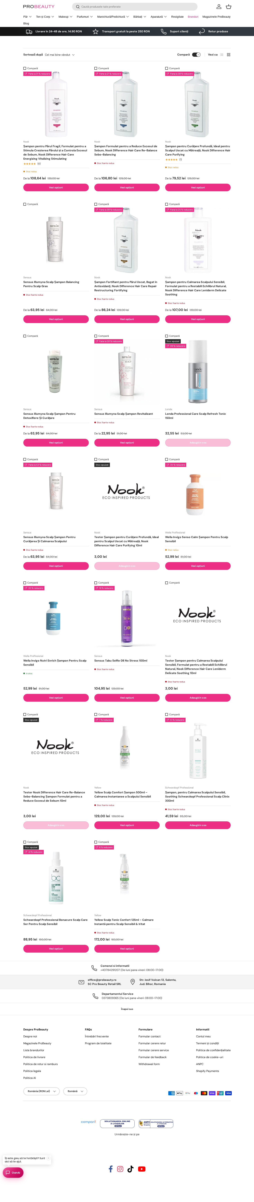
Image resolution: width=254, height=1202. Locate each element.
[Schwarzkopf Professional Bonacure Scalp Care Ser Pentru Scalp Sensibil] (56, 878)
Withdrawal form (149, 1064)
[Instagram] (120, 1170)
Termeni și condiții (207, 1043)
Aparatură (157, 16)
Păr (25, 16)
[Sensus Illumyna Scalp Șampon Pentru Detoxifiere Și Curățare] (56, 372)
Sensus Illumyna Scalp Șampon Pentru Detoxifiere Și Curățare (49, 416)
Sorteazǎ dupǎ (33, 54)
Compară (183, 54)
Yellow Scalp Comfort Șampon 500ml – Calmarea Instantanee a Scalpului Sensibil (122, 794)
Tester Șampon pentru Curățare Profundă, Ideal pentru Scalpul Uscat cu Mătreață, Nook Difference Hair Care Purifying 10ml (126, 541)
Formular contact (150, 1036)
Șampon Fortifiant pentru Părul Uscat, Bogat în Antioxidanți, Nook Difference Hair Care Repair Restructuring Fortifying (125, 286)
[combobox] (134, 7)
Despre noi (30, 1036)
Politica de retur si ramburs (40, 1064)
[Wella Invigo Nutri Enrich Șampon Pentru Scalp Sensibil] (56, 619)
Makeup (63, 16)
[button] (228, 6)
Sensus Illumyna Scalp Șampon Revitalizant (123, 414)
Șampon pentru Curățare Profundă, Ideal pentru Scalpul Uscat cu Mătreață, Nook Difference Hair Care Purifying (197, 150)
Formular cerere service (154, 1050)
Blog (26, 23)
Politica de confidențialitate (213, 1050)
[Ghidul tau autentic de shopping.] (88, 1119)
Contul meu (203, 1036)
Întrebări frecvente (97, 1036)
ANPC (199, 1064)
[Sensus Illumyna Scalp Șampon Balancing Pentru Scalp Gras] (56, 240)
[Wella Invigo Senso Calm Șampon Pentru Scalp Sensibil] (198, 495)
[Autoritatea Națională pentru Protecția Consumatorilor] (156, 1119)
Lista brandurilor (33, 1050)
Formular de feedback (153, 1057)
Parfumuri (83, 16)
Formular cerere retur (152, 1043)
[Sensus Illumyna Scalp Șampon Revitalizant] (127, 372)
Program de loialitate (98, 1043)
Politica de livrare (34, 1057)
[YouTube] (142, 1170)
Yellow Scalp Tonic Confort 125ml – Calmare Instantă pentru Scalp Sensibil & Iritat (124, 922)
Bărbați (137, 16)
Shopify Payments (207, 1071)
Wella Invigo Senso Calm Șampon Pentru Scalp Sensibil (196, 539)
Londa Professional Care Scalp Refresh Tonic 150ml (195, 416)
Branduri (193, 16)
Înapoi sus (127, 1009)
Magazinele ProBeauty (217, 16)
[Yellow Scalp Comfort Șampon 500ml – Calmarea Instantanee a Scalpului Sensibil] (127, 750)
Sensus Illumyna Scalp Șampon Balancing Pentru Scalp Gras (51, 284)
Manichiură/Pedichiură (111, 16)
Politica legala (32, 1071)
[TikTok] (131, 1170)
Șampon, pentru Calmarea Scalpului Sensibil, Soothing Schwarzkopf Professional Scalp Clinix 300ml (197, 796)
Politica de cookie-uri (209, 1057)
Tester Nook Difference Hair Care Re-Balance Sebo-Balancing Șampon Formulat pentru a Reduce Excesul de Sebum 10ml (54, 796)
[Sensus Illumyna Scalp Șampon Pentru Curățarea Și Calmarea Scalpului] (56, 495)
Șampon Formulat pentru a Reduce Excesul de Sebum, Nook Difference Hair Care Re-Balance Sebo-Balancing (125, 150)
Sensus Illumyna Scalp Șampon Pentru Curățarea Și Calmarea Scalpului (49, 539)
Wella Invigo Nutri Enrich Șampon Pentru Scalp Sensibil (54, 663)
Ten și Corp (43, 16)
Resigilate (177, 16)
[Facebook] (111, 1170)
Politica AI (29, 1078)
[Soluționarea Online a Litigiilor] (117, 1119)
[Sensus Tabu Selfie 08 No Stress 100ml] (127, 619)
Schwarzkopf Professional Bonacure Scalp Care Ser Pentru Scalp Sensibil (55, 922)
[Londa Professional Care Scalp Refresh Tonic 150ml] (198, 372)
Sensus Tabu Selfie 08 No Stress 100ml (120, 660)
